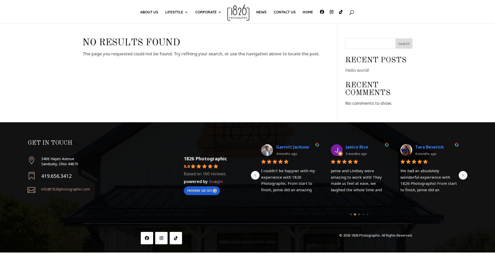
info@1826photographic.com (65, 189)
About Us (149, 12)
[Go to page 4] (367, 214)
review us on (199, 190)
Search (404, 43)
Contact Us (285, 12)
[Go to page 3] (363, 214)
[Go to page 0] (351, 214)
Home (308, 12)
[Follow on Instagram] (161, 238)
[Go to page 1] (355, 214)
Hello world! (357, 70)
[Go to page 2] (359, 214)
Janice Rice (357, 147)
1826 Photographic (205, 158)
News (261, 12)
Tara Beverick (429, 147)
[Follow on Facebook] (147, 238)
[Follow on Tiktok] (176, 238)
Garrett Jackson (292, 147)
